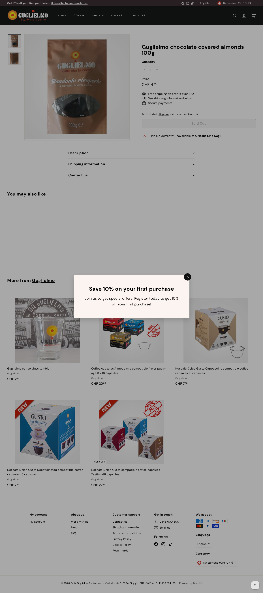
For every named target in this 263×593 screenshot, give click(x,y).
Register (141, 298)
